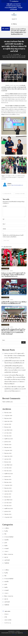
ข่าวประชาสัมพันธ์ (7, 69)
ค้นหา (3, 340)
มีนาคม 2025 (7, 462)
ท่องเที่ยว (6, 539)
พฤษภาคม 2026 (8, 421)
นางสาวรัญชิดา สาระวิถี (9, 175)
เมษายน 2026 (7, 424)
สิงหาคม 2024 (7, 482)
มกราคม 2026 (7, 433)
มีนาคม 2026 (7, 427)
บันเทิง (5, 545)
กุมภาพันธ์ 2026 (8, 430)
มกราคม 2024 (7, 502)
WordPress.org (7, 622)
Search (13, 19)
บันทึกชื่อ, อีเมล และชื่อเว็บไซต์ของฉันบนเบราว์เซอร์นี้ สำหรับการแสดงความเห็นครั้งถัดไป (13, 236)
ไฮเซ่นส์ (20, 7)
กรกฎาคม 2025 (8, 450)
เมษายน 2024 (7, 494)
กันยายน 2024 (7, 479)
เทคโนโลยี (7, 560)
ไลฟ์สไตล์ (6, 563)
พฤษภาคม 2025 (8, 456)
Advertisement (11, 631)
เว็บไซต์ (4, 228)
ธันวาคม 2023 (7, 505)
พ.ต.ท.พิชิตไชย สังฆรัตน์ (20, 175)
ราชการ (6, 551)
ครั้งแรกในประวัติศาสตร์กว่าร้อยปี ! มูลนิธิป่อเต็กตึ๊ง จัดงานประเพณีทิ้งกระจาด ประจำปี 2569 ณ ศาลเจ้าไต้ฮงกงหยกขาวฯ (14, 389)
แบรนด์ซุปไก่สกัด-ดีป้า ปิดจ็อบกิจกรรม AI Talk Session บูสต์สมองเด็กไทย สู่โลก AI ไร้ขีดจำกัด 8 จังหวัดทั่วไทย (8, 193)
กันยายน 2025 (7, 444)
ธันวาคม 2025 (7, 435)
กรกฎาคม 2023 (8, 517)
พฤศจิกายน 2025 (8, 438)
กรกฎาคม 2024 (8, 485)
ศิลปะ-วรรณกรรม (8, 554)
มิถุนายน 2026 (7, 418)
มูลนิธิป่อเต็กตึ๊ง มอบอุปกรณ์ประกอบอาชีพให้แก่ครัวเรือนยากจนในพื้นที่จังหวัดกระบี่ (14, 302)
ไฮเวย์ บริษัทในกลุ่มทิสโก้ (11, 7)
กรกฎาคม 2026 (8, 415)
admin (13, 72)
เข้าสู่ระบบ (6, 614)
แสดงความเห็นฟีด (7, 619)
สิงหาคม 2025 (7, 447)
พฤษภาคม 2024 (8, 491)
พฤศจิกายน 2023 (8, 508)
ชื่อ (4, 219)
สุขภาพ (6, 557)
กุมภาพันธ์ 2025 (8, 465)
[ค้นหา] (23, 342)
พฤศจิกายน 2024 (8, 473)
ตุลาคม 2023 (7, 511)
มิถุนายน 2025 (7, 453)
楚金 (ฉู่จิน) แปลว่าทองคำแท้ (14, 4)
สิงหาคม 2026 (7, 412)
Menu (15, 24)
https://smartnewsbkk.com (17, 185)
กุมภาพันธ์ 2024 (8, 499)
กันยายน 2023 (7, 514)
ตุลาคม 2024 (7, 476)
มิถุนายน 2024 (7, 488)
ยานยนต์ (6, 548)
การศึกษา (6, 528)
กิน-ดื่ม (6, 531)
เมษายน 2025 (7, 459)
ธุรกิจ (5, 542)
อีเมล (4, 224)
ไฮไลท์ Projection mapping (14, 5)
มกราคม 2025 (7, 467)
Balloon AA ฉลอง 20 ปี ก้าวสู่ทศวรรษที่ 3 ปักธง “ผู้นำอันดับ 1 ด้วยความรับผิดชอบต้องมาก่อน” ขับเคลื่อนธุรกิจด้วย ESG (18, 31)
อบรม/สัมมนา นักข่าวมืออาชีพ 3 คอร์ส (21, 193)
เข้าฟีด (5, 617)
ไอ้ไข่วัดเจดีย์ (14, 9)
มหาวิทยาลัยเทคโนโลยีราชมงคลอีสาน (9, 177)
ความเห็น (5, 206)
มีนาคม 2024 (7, 497)
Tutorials (18, 631)
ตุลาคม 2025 (7, 441)
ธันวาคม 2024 (7, 470)
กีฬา (5, 534)
